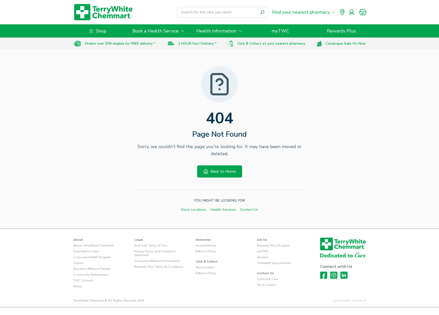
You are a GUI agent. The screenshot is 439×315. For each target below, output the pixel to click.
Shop (101, 31)
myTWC (280, 31)
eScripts (262, 257)
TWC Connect (83, 280)
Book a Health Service (155, 31)
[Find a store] (342, 12)
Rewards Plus (341, 31)
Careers (78, 263)
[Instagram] (333, 275)
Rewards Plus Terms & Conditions (158, 267)
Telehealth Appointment (274, 263)
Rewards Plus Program (273, 245)
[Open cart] (363, 12)
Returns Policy (206, 251)
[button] (363, 12)
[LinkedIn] (344, 275)
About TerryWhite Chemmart (93, 245)
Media (77, 286)
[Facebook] (323, 275)
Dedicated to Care (86, 251)
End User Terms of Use (150, 245)
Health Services (223, 209)
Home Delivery (206, 245)
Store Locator (205, 267)
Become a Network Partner (92, 269)
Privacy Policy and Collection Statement (155, 253)
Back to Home (223, 171)
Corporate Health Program (92, 257)
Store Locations (193, 209)
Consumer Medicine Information (157, 261)
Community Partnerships (90, 275)
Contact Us (249, 209)
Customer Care (267, 279)
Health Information (216, 31)
